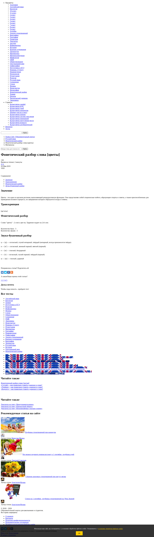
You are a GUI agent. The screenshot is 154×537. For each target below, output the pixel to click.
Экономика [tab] (9, 321)
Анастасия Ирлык (18, 482)
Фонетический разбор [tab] (13, 351)
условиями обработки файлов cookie (110, 529)
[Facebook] (8, 272)
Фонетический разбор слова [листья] (15, 383)
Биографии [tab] (9, 341)
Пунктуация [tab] (10, 327)
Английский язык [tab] (12, 299)
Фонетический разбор (13, 184)
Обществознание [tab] (11, 315)
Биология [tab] (9, 301)
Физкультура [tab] (10, 323)
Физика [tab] (8, 311)
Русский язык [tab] (10, 345)
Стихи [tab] (7, 313)
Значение (9, 180)
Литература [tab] (9, 343)
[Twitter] (5, 272)
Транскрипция (11, 182)
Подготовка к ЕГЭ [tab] (12, 305)
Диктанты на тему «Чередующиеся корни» (17, 404)
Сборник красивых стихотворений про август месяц (45, 477)
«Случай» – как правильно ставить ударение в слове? (21, 385)
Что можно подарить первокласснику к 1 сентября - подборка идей (48, 454)
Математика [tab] (10, 329)
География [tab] (9, 331)
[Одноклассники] (11, 272)
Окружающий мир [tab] (12, 349)
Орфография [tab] (10, 335)
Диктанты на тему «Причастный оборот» (17, 406)
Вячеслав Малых (18, 438)
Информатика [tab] (10, 309)
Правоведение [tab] (10, 333)
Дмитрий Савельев (19, 460)
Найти (25, 149)
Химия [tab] (8, 303)
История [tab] (8, 347)
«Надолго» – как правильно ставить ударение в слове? (22, 389)
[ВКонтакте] (2, 272)
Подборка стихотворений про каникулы (40, 432)
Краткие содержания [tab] (13, 339)
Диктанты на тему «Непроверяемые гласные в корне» (21, 408)
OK (79, 533)
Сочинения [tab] (9, 317)
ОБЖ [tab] (7, 319)
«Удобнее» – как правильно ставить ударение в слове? (22, 387)
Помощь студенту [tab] (12, 325)
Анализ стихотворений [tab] (14, 337)
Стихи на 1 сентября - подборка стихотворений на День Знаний (49, 499)
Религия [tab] (8, 307)
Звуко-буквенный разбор (14, 186)
